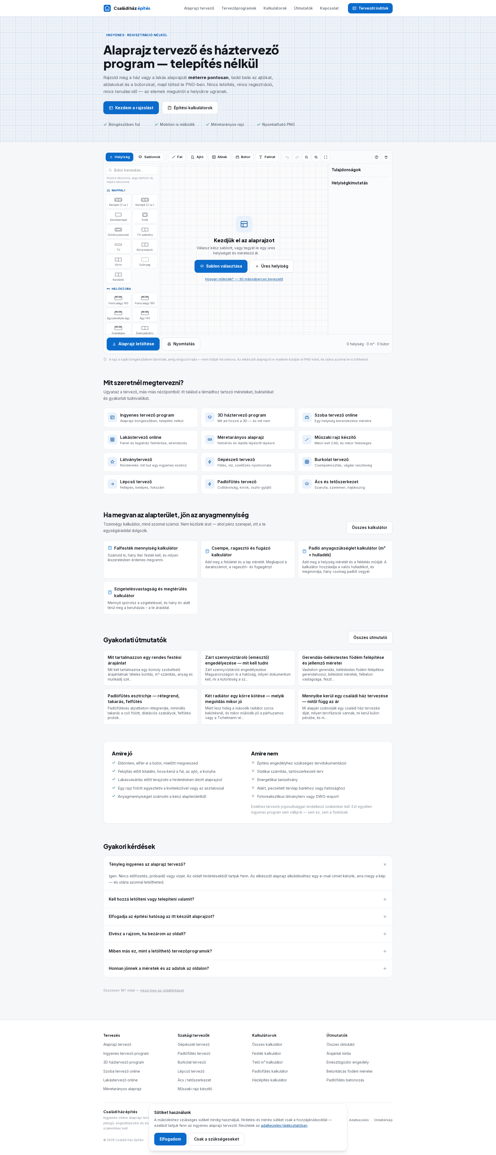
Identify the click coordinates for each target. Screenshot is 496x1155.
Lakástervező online (120, 1080)
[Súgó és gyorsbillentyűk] (376, 157)
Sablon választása (224, 266)
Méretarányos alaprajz (122, 1089)
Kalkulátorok (275, 8)
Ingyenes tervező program (126, 1053)
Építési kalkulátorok (193, 107)
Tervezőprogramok (238, 8)
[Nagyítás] (316, 157)
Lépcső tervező (191, 1071)
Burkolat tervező (192, 1062)
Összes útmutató (370, 637)
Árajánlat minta (339, 1053)
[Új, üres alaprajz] (386, 157)
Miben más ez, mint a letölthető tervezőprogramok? (160, 951)
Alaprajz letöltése (136, 343)
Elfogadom (170, 1139)
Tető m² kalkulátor (267, 1062)
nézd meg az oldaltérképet (162, 990)
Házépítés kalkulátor (269, 1080)
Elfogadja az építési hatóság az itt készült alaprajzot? (161, 916)
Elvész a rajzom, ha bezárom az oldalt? (147, 933)
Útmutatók (303, 8)
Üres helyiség (274, 266)
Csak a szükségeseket (216, 1139)
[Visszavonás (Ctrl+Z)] (287, 157)
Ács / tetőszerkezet (194, 1080)
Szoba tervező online (121, 1071)
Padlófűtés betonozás (345, 1080)
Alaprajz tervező (199, 8)
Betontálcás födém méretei (350, 1071)
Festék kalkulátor (266, 1053)
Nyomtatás (184, 343)
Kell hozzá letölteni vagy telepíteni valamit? (151, 899)
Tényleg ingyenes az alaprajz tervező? (147, 864)
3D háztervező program (123, 1062)
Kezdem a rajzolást (134, 107)
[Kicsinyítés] (306, 157)
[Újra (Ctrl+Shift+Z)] (297, 157)
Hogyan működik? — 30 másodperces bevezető (244, 279)
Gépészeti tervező (194, 1044)
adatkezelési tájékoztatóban (284, 1125)
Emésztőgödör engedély (348, 1062)
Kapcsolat (329, 8)
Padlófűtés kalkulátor (270, 1071)
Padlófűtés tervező (194, 1053)
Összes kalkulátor (369, 527)
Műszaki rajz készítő (195, 1089)
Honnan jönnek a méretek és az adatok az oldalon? (159, 968)
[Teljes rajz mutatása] (325, 157)
